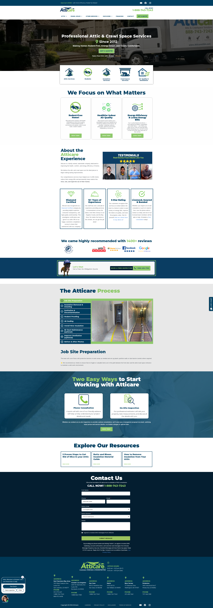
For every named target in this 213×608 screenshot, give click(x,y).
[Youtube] (141, 3)
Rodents (88, 79)
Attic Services (69, 79)
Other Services (92, 16)
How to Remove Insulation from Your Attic (135, 456)
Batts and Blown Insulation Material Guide (103, 456)
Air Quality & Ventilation (144, 79)
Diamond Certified (67, 208)
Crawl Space (75, 16)
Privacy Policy (99, 605)
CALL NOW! (106, 485)
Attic (63, 16)
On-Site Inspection (129, 408)
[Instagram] (150, 3)
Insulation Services (106, 79)
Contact (130, 16)
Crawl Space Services (125, 79)
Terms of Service (125, 605)
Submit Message (105, 538)
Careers (88, 605)
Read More (66, 464)
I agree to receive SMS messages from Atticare (98, 532)
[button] (127, 165)
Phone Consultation (84, 408)
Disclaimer (112, 605)
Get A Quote (142, 16)
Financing (119, 16)
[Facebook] (146, 3)
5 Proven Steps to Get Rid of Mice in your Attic (76, 455)
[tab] (75, 301)
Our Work (107, 16)
